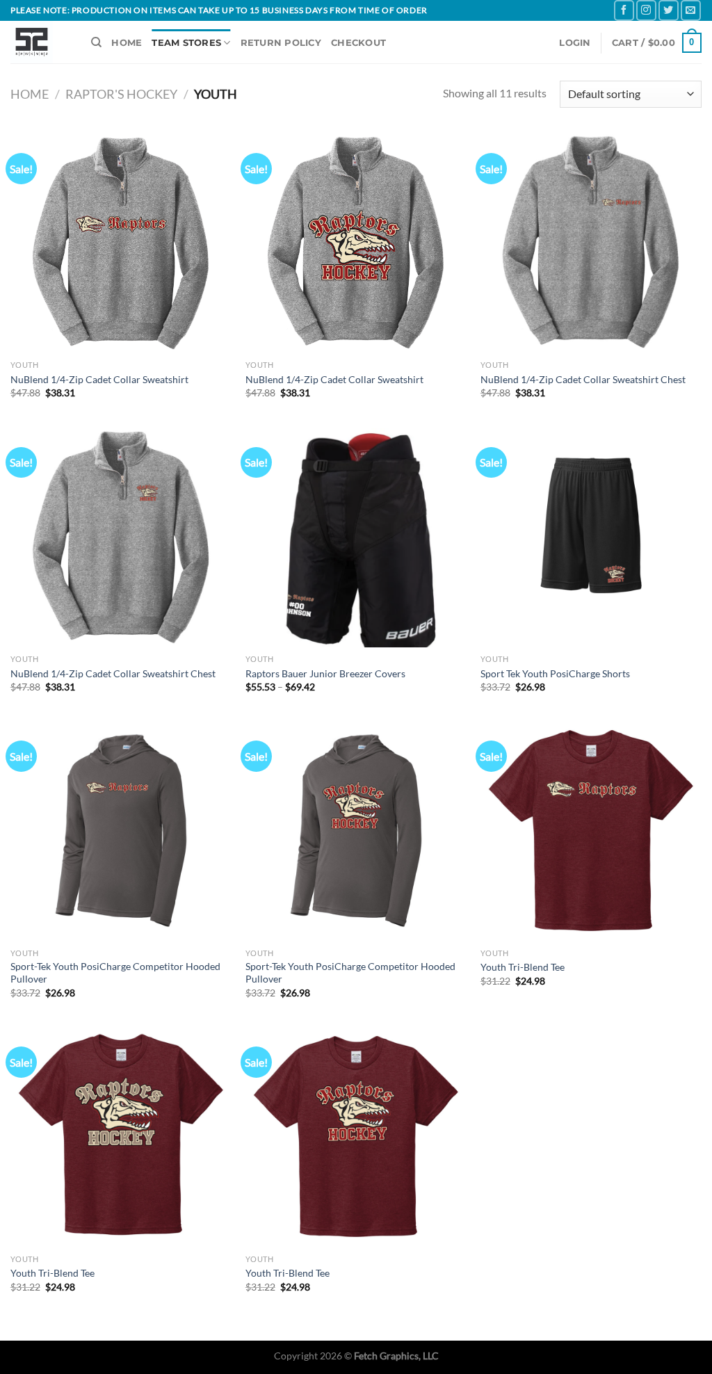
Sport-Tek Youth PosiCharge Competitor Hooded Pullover (115, 972)
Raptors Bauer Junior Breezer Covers (325, 673)
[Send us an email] (691, 10)
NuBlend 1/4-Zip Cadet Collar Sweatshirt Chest (583, 379)
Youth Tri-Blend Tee (522, 967)
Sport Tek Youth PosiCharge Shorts (555, 673)
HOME (126, 43)
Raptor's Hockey (121, 94)
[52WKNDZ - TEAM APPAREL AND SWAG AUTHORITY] (40, 42)
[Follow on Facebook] (624, 10)
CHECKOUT (358, 43)
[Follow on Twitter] (668, 10)
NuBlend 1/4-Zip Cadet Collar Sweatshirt (99, 379)
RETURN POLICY (281, 43)
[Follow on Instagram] (646, 10)
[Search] (96, 42)
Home (29, 94)
